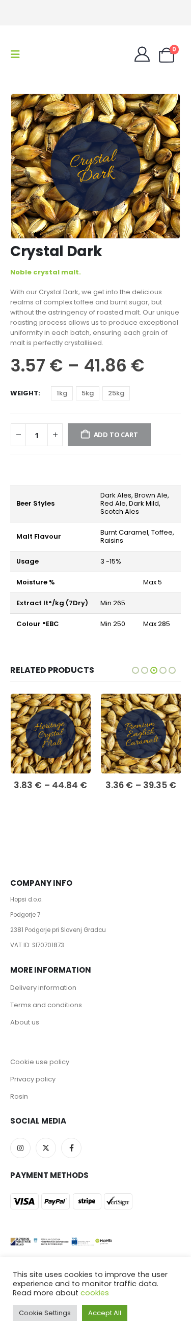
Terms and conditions (46, 1005)
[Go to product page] (50, 734)
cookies (94, 1293)
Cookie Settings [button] (45, 1313)
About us (24, 1022)
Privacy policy (33, 1079)
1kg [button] (62, 393)
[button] (18, 54)
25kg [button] (116, 393)
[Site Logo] (51, 54)
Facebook (71, 1148)
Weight (24, 393)
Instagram (20, 1148)
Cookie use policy (39, 1062)
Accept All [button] (104, 1313)
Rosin (19, 1096)
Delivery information (43, 987)
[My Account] (142, 54)
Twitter (46, 1148)
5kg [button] (87, 393)
